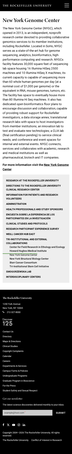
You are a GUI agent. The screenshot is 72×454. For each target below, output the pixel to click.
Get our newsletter (13, 399)
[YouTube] (13, 425)
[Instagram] (19, 425)
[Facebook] (3, 425)
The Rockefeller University (17, 298)
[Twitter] (8, 425)
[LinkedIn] (24, 425)
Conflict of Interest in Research (46, 440)
